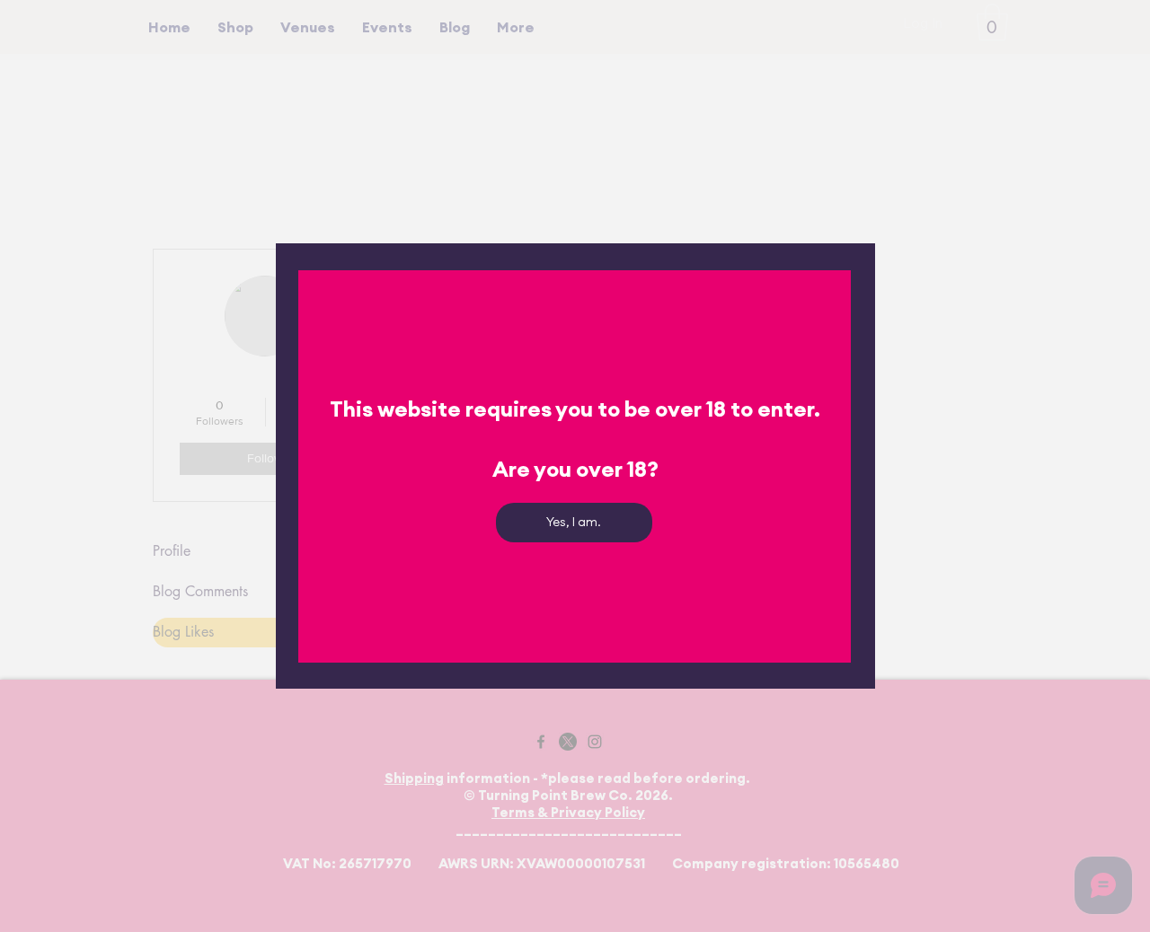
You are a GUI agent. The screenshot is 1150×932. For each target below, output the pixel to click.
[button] (574, 522)
